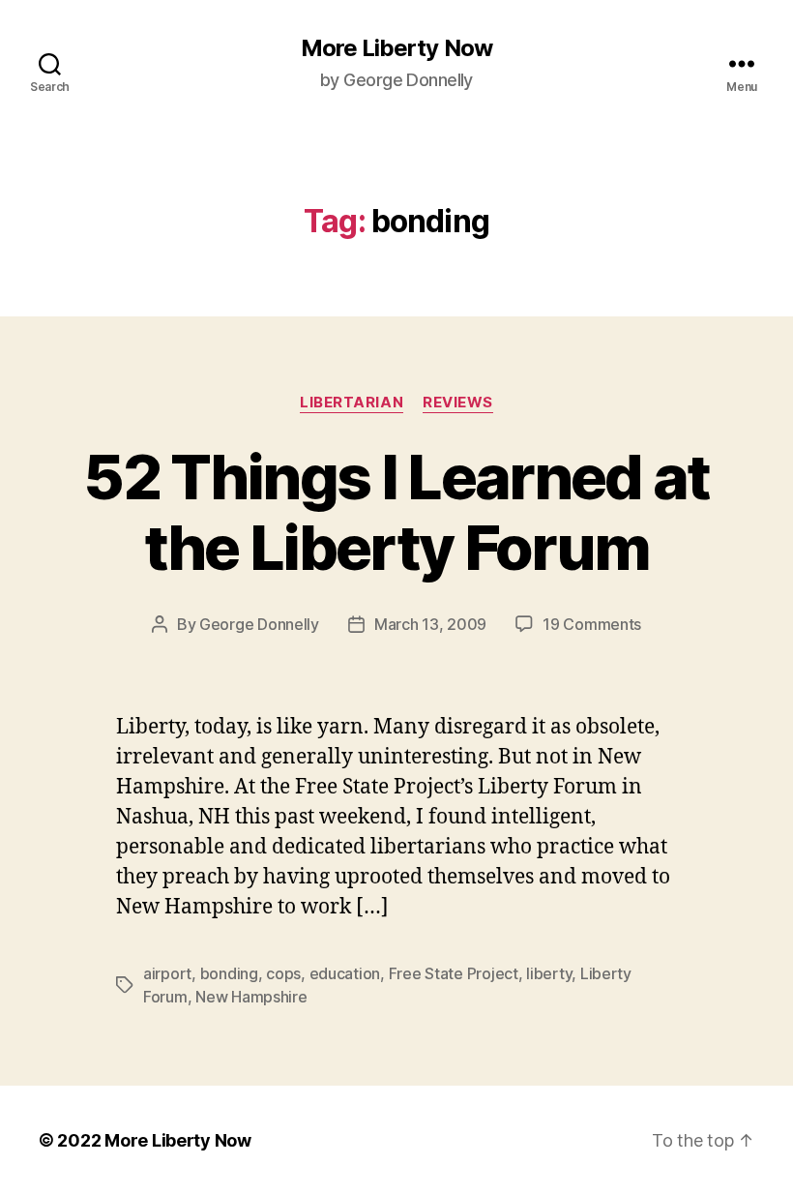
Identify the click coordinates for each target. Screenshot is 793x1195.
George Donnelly (259, 624)
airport (167, 973)
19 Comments (592, 624)
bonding (229, 973)
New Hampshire (251, 996)
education (345, 973)
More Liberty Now (396, 48)
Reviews (458, 402)
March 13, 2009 (430, 624)
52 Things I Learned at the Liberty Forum (396, 511)
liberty (549, 973)
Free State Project (453, 973)
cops (283, 973)
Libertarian (351, 402)
